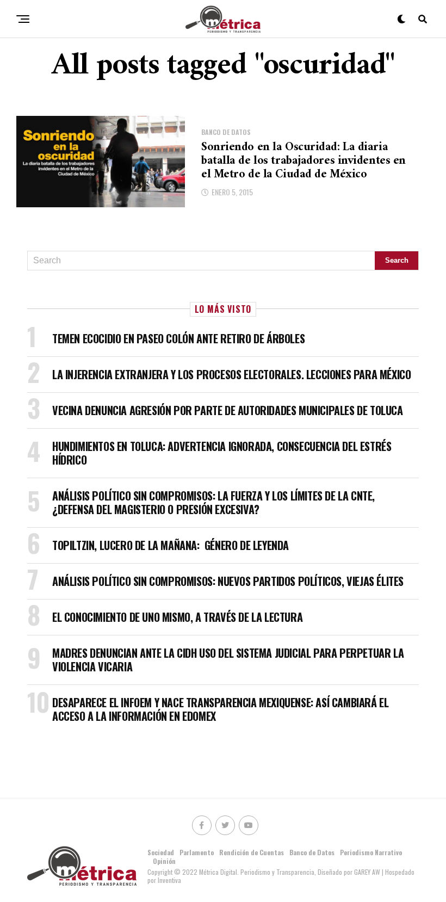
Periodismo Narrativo (371, 852)
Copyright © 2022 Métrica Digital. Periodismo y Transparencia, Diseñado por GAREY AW (264, 871)
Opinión (164, 861)
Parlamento (196, 852)
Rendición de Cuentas (251, 852)
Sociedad (160, 852)
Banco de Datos (311, 852)
